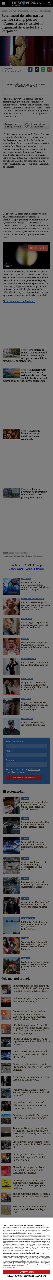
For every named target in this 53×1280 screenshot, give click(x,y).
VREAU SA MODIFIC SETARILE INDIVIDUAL (26, 1276)
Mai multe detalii (37, 1233)
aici (17, 1244)
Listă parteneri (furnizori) (10, 1267)
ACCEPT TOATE (26, 1272)
